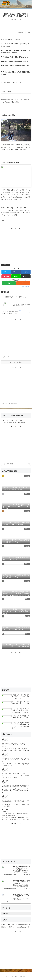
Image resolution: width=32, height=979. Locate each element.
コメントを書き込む (16, 362)
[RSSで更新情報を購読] (23, 283)
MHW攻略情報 (6, 264)
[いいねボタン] (3, 220)
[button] (26, 276)
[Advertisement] (16, 25)
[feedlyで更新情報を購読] (9, 283)
